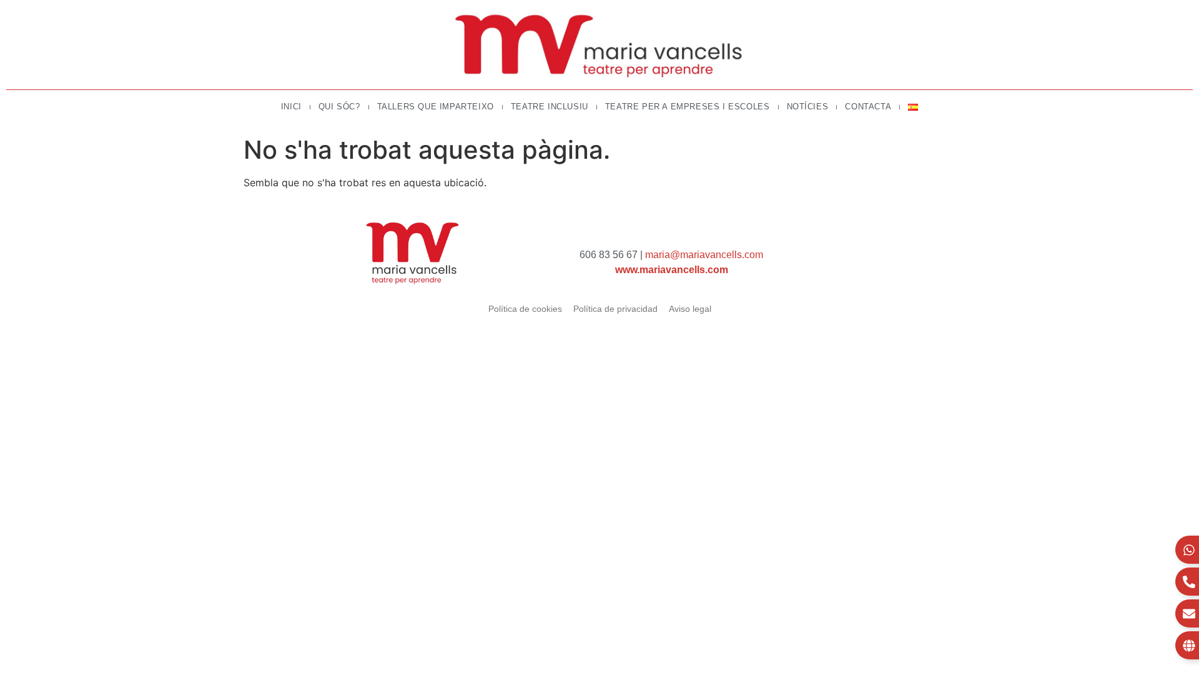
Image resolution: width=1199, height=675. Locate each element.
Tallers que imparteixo (435, 106)
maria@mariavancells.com (704, 254)
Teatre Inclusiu (549, 106)
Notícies (808, 106)
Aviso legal (690, 309)
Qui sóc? (339, 106)
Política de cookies (525, 309)
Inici (291, 106)
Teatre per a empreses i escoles (687, 106)
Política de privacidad (615, 309)
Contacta (868, 106)
